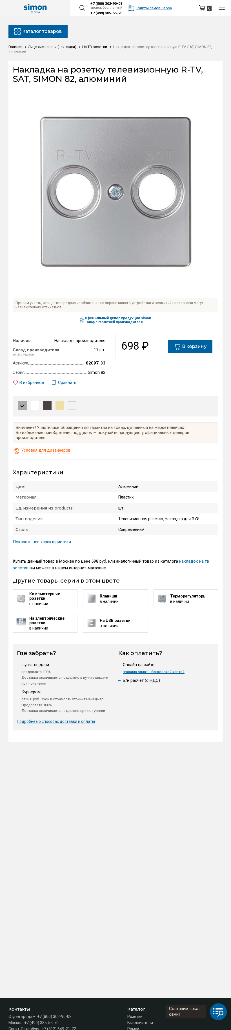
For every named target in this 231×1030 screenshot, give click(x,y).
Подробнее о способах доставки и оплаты (56, 721)
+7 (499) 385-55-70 (106, 13)
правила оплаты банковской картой (154, 672)
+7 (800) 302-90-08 (106, 3)
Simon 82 (96, 372)
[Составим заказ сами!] (218, 1011)
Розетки (135, 1016)
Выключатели (140, 1022)
